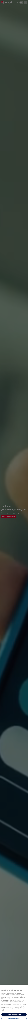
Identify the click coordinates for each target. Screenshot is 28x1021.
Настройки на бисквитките (14, 1018)
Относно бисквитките (9, 1010)
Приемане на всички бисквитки (14, 1014)
